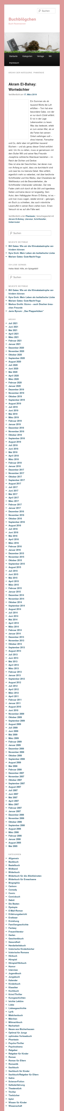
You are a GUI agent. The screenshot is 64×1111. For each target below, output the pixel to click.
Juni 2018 (13, 448)
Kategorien (27, 56)
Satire (11, 1077)
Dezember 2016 (16, 511)
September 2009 (17, 720)
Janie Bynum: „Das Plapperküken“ (26, 311)
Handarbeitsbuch (17, 945)
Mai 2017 (13, 494)
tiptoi (11, 1098)
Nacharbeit (14, 1025)
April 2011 (14, 696)
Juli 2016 (13, 528)
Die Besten (14, 903)
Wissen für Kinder (18, 1102)
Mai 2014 (13, 619)
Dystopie (13, 907)
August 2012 (15, 682)
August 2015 (15, 567)
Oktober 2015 (15, 560)
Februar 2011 (15, 699)
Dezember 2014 (16, 595)
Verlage (40, 56)
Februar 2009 (15, 741)
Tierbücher (14, 1095)
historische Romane (19, 952)
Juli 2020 (13, 365)
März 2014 (14, 626)
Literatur (29, 219)
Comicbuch (14, 896)
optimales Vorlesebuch (20, 1036)
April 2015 (14, 581)
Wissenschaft (15, 1105)
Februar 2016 (15, 546)
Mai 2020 (13, 371)
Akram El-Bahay (16, 219)
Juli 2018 (13, 445)
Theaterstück (15, 1088)
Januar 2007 (15, 811)
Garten (12, 935)
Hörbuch (13, 955)
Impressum (14, 62)
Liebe (11, 1004)
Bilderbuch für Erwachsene (22, 879)
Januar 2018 (15, 466)
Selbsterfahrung (17, 1084)
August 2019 (15, 403)
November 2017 (16, 473)
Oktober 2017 (15, 476)
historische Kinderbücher (21, 948)
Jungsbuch (14, 976)
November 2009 (16, 713)
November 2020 (16, 351)
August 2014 (15, 609)
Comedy (13, 889)
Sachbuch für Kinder (19, 1071)
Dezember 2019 (16, 389)
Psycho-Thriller (16, 1043)
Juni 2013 (13, 657)
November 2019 (16, 392)
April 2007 (14, 800)
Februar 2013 (15, 671)
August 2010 (15, 706)
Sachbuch (14, 1067)
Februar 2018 (15, 462)
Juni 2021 (13, 326)
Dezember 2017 (16, 469)
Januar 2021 (15, 344)
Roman (12, 1057)
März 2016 (14, 542)
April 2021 (14, 333)
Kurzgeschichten (17, 997)
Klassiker (13, 987)
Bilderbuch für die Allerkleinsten (25, 875)
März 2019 (14, 417)
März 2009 (14, 738)
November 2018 (16, 431)
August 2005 (15, 842)
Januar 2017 (15, 507)
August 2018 (15, 441)
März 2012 (14, 692)
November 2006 (16, 818)
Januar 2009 (15, 745)
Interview (13, 969)
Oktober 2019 (15, 396)
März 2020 (14, 379)
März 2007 (14, 804)
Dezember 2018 (16, 427)
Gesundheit (14, 941)
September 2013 (17, 647)
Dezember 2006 (16, 814)
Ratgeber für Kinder (18, 1053)
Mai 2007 (13, 797)
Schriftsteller (40, 219)
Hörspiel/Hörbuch (17, 962)
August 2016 (15, 525)
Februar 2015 (15, 588)
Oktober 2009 (15, 717)
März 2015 (14, 584)
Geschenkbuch (16, 938)
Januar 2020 (15, 385)
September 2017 (17, 480)
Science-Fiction (16, 1081)
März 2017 (14, 501)
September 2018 (17, 438)
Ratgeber (13, 1050)
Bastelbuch (14, 865)
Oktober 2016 (15, 518)
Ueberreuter (14, 221)
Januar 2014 (15, 633)
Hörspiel (13, 959)
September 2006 (17, 825)
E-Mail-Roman (16, 910)
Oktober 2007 (15, 779)
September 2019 (17, 399)
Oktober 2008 (15, 755)
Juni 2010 (13, 710)
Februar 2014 (15, 630)
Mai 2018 (13, 452)
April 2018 (14, 455)
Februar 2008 (15, 769)
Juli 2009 (13, 727)
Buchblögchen (22, 19)
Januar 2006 (15, 839)
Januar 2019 (15, 424)
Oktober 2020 (15, 354)
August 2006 (15, 828)
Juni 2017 (13, 490)
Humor (12, 966)
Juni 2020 (13, 368)
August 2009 (15, 724)
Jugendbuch (15, 973)
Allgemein (14, 858)
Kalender (13, 980)
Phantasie (30, 216)
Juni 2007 (13, 793)
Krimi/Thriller (15, 994)
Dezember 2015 (16, 553)
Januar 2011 (15, 703)
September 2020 (17, 358)
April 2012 (14, 689)
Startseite (13, 56)
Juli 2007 (13, 790)
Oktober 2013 (15, 643)
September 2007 (17, 783)
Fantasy (12, 927)
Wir (50, 56)
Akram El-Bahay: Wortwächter (22, 87)
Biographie (14, 882)
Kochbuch (14, 990)
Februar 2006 (15, 835)
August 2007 (15, 786)
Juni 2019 (13, 410)
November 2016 (16, 515)
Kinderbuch (14, 983)
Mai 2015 (13, 577)
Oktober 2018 (15, 434)
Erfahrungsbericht (18, 914)
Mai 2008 (13, 766)
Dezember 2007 (16, 772)
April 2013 (14, 664)
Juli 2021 (13, 323)
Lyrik (11, 1011)
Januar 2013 (15, 675)
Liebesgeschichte (17, 1008)
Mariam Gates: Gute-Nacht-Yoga (25, 256)
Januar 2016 (15, 549)
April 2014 (14, 622)
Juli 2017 (13, 487)
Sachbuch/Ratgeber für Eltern (24, 1074)
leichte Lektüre (16, 1001)
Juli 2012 (13, 685)
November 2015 (16, 556)
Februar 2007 (15, 807)
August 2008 (15, 762)
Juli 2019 (13, 406)
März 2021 (14, 337)
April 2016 (14, 539)
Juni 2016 (13, 532)
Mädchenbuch (16, 1015)
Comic (12, 893)
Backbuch (14, 861)
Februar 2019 (15, 420)
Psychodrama (15, 1046)
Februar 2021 (15, 340)
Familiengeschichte (18, 924)
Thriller (12, 1091)
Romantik (13, 1063)
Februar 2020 (15, 382)
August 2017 (15, 483)
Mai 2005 (13, 846)
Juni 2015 (13, 574)
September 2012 (17, 678)
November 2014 (16, 598)
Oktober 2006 (15, 821)
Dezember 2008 (16, 748)
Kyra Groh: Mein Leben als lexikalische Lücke (32, 252)
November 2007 (16, 776)
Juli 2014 (13, 612)
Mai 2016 (13, 535)
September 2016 (17, 521)
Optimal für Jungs (18, 1032)
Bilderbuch (14, 872)
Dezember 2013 (16, 637)
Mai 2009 (13, 734)
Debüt (11, 900)
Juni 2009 (13, 731)
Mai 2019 (13, 413)
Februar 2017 (15, 504)
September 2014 (17, 605)
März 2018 (14, 459)
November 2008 (16, 752)
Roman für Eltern (17, 1060)
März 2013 (14, 668)
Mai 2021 (13, 330)
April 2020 (14, 375)
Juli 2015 (13, 570)
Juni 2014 (13, 616)
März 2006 (14, 832)
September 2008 (17, 758)
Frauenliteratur (16, 931)
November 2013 (16, 640)
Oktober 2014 (15, 602)
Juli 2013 (13, 654)
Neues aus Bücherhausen (21, 1029)
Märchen (13, 1018)
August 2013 (15, 650)
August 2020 (15, 361)
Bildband (13, 868)
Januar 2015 (15, 591)
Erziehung (14, 921)
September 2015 (17, 563)
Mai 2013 (13, 661)
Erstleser (13, 917)
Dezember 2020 (16, 347)
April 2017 (14, 497)
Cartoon (13, 886)
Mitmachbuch (15, 1022)
